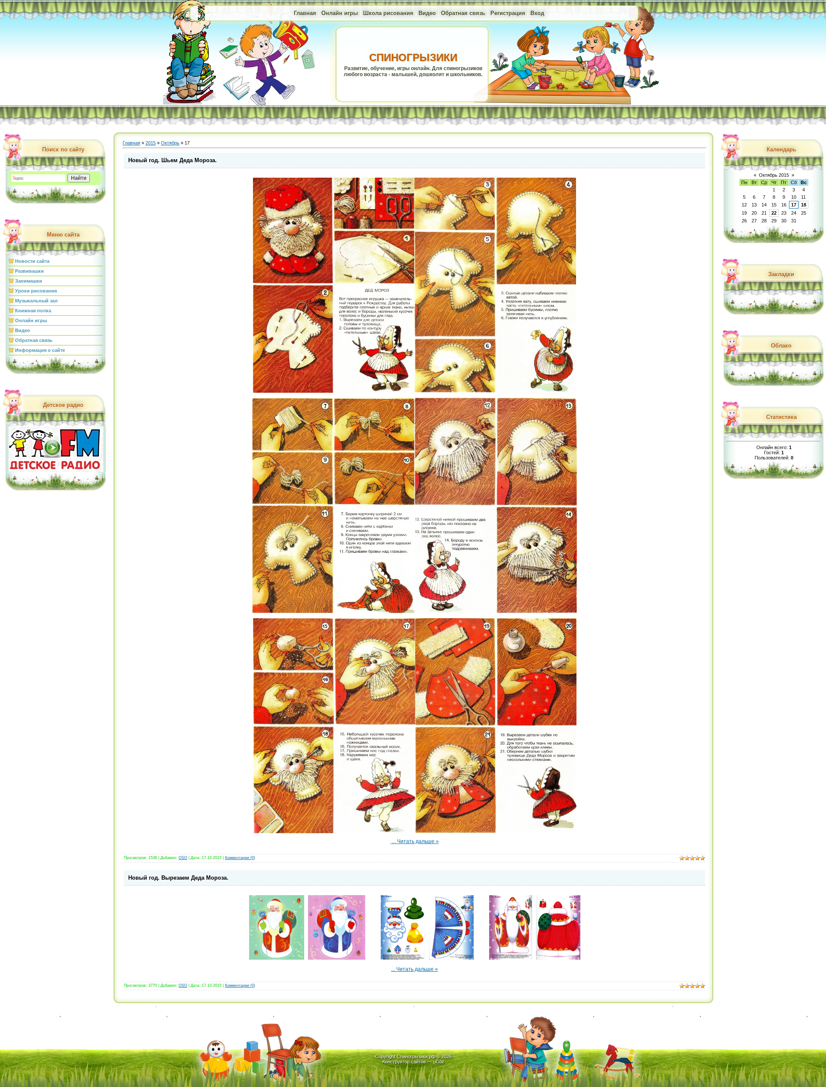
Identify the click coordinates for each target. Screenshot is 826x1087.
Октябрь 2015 (774, 175)
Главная (305, 13)
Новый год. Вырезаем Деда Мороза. (178, 878)
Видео (427, 13)
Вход (537, 13)
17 (793, 204)
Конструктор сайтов (404, 1061)
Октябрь (170, 142)
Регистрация (507, 13)
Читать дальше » (418, 841)
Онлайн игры (339, 13)
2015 (150, 142)
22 (774, 213)
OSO (183, 858)
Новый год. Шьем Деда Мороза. (172, 160)
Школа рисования (388, 13)
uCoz (438, 1061)
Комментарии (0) (240, 858)
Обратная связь (463, 13)
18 (803, 204)
